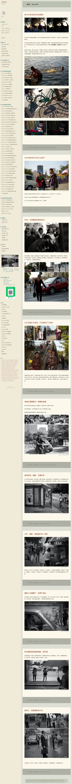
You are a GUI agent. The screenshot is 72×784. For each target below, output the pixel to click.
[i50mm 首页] (4, 13)
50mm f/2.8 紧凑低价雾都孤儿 (7, 151)
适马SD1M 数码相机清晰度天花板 (8, 202)
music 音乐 (4, 327)
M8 (9, 372)
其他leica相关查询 (5, 66)
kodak (14, 365)
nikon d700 (4, 375)
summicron (16, 377)
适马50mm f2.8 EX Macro (6, 213)
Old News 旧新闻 (5, 329)
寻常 (2, 26)
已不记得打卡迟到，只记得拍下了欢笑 (38, 323)
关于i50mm (4, 349)
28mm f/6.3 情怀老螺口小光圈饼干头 (8, 113)
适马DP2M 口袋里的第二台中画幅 (8, 206)
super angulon (10, 380)
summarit (4, 377)
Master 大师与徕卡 (5, 322)
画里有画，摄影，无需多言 (34, 475)
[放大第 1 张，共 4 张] (37, 263)
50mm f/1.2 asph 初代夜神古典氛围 (8, 173)
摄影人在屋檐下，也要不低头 (35, 593)
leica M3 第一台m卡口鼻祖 (6, 82)
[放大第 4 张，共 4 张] (67, 273)
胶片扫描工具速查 (5, 53)
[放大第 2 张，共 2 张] (67, 19)
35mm (12, 360)
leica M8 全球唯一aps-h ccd (7, 95)
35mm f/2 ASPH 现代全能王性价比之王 (9, 137)
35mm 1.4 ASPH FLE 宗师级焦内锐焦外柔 (9, 144)
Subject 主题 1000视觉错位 (7, 344)
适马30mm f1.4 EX (5, 211)
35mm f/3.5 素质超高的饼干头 (7, 126)
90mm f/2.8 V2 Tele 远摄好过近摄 (8, 184)
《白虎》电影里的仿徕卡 (6, 28)
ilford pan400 (8, 365)
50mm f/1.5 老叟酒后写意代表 (7, 164)
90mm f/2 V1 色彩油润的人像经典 (8, 186)
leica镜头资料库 (5, 193)
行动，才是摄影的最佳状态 (34, 220)
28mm (8, 360)
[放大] (67, 57)
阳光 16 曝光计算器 (5, 44)
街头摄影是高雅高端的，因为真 (36, 652)
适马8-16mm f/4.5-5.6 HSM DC (7, 208)
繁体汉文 (3, 37)
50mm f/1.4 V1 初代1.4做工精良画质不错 (9, 166)
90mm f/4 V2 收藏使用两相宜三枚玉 (8, 182)
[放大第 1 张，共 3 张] (45, 327)
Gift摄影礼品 (4, 318)
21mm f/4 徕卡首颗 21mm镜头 (7, 106)
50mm (16, 360)
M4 (2, 372)
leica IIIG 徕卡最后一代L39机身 (7, 79)
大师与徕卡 (4, 246)
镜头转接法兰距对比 (5, 228)
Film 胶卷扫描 (4, 311)
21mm (3, 360)
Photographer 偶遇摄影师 (6, 331)
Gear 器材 (3, 315)
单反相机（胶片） (5, 235)
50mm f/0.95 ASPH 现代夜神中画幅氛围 (9, 177)
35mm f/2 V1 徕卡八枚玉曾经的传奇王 (9, 133)
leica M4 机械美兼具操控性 (7, 86)
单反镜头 (3, 237)
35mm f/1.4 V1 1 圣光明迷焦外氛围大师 (9, 142)
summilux (4, 380)
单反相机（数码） (5, 233)
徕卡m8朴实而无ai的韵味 (33, 15)
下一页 (66, 781)
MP (15, 372)
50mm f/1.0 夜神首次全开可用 (7, 175)
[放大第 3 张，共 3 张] (67, 342)
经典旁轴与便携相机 (5, 248)
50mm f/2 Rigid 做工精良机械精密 (8, 157)
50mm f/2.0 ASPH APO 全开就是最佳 (8, 162)
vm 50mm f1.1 (46, 523)
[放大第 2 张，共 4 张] (52, 263)
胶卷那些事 (4, 250)
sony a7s (15, 375)
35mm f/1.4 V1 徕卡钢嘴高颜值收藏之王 (9, 139)
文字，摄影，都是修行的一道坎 (36, 534)
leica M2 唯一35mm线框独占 (7, 84)
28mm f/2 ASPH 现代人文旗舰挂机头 (8, 124)
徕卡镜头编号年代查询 (6, 64)
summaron (10, 377)
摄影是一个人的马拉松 (6, 30)
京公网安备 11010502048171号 (10, 387)
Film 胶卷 (3, 309)
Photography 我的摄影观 (6, 333)
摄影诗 (3, 351)
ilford (3, 365)
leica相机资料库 (5, 99)
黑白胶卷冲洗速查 (5, 51)
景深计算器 (4, 46)
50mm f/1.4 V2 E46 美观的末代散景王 (9, 171)
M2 (14, 370)
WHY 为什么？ (4, 347)
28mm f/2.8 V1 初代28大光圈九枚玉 (8, 117)
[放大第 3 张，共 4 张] (67, 263)
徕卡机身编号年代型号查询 (6, 62)
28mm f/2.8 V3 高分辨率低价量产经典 (9, 119)
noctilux (9, 375)
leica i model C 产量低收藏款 (7, 75)
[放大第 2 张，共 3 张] (67, 327)
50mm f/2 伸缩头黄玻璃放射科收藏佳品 (9, 155)
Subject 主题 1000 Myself (6, 342)
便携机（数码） (5, 222)
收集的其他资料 (5, 239)
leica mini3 (9, 370)
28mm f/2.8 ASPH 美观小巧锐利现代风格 (9, 122)
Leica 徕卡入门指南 (5, 320)
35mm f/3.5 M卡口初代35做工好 (8, 128)
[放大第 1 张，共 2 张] (45, 19)
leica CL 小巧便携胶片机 (6, 88)
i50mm (4, 2)
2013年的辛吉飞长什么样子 (34, 158)
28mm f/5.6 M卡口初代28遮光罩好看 (8, 115)
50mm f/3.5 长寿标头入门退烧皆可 (8, 148)
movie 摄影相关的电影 (6, 324)
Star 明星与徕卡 (4, 338)
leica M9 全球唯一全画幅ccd (7, 97)
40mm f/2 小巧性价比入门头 (7, 146)
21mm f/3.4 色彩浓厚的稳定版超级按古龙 (9, 108)
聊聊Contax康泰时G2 (6, 32)
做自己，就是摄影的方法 (33, 710)
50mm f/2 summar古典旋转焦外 (7, 153)
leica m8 (3, 370)
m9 (12, 372)
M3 (17, 370)
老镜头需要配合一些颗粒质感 (35, 402)
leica (45, 147)
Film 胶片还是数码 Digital (6, 313)
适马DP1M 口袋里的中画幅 (6, 204)
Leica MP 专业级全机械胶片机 (7, 93)
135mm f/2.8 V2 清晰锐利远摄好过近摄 (9, 191)
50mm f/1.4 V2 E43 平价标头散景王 (8, 168)
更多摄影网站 (4, 353)
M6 (6, 372)
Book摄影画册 (4, 304)
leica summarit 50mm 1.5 (52, 464)
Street (3, 340)
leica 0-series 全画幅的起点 (7, 73)
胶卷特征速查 (4, 48)
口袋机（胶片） (5, 219)
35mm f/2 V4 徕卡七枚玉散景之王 (8, 135)
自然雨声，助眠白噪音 (6, 55)
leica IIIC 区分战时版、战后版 (7, 77)
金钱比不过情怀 (4, 24)
